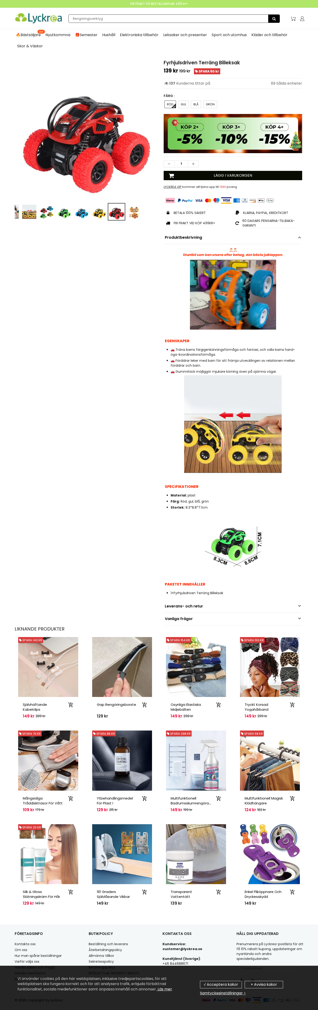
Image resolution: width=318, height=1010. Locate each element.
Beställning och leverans (108, 944)
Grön (210, 104)
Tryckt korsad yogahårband (256, 707)
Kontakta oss (25, 944)
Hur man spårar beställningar (38, 955)
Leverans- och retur (184, 606)
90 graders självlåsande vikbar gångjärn (113, 896)
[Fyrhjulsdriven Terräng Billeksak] (85, 129)
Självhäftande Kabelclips (35, 707)
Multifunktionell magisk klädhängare (264, 801)
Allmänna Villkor (101, 955)
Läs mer (164, 989)
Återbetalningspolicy (105, 950)
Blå (196, 104)
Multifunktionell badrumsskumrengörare (191, 801)
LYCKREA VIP (173, 187)
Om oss (21, 950)
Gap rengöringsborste (116, 704)
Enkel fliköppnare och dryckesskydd (263, 894)
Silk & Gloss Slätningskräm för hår (41, 894)
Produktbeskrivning (183, 237)
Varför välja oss (27, 961)
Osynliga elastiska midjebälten (186, 707)
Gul (183, 104)
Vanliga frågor (179, 618)
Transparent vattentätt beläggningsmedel (187, 896)
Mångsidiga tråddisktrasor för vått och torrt (43, 803)
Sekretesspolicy (101, 961)
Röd (170, 104)
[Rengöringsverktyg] (274, 18)
